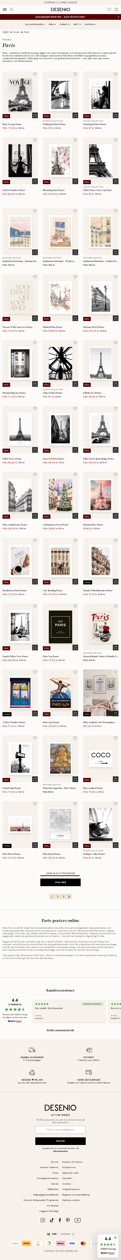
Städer (16, 32)
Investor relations (49, 1167)
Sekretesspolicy (60, 1151)
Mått (76, 24)
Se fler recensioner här (60, 1030)
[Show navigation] (4, 9)
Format (64, 24)
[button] (108, 1245)
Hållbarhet (53, 1189)
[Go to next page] (69, 896)
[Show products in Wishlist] (109, 9)
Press (56, 1173)
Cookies (66, 1184)
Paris (26, 32)
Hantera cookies (71, 1200)
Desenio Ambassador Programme (41, 1200)
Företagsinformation (48, 1178)
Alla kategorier (34, 24)
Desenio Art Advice (72, 1162)
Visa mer (60, 882)
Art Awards (53, 1205)
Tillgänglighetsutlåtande (46, 1194)
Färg (51, 24)
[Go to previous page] (52, 896)
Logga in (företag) (49, 1211)
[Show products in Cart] (116, 9)
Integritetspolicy (71, 1189)
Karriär (55, 1184)
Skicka (60, 1141)
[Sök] (11, 9)
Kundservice (69, 1167)
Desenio (69, 1251)
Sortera (89, 24)
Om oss (55, 1162)
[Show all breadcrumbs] (6, 32)
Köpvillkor (67, 1178)
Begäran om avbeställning (76, 1194)
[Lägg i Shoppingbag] (35, 115)
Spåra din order (70, 1173)
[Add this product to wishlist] (35, 74)
